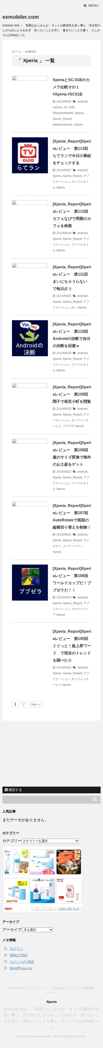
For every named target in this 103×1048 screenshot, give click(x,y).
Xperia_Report (62, 118)
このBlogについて (62, 988)
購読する (15, 790)
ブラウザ (68, 426)
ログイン (16, 949)
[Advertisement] (51, 753)
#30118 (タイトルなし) (25, 988)
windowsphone (63, 124)
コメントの (22, 962)
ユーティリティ (73, 546)
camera (58, 107)
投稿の (18, 955)
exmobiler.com (20, 17)
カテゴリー (12, 841)
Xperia (79, 113)
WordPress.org (21, 968)
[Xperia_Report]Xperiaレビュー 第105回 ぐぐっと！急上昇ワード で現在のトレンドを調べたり (72, 645)
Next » (35, 704)
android (82, 101)
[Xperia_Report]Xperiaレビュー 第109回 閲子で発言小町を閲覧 (72, 394)
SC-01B (69, 107)
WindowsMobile (63, 113)
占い (74, 307)
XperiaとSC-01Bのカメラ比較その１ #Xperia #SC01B (71, 87)
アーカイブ (12, 930)
